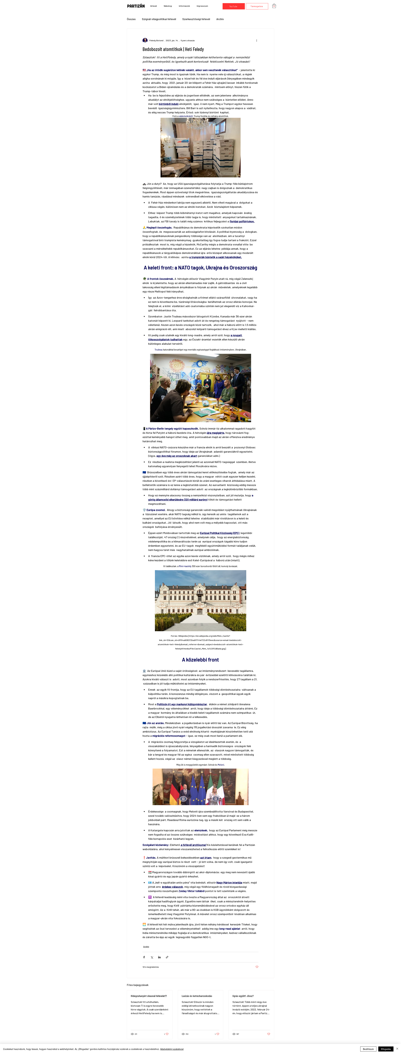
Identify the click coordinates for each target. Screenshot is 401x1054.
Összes (131, 19)
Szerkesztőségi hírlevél (196, 19)
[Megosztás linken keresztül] (167, 957)
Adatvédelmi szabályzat (172, 1049)
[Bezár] (397, 1048)
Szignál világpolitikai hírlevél (159, 19)
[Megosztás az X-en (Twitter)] (151, 957)
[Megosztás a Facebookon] (144, 957)
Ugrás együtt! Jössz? (243, 996)
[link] (274, 6)
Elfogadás (386, 1049)
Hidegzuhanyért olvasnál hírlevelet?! (149, 996)
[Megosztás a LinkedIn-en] (159, 957)
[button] (184, 6)
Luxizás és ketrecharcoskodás (197, 996)
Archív (220, 19)
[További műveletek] (256, 40)
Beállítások (368, 1049)
